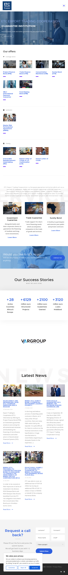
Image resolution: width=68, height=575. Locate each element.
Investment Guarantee (12, 219)
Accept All (35, 567)
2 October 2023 (29, 408)
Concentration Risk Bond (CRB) (42, 73)
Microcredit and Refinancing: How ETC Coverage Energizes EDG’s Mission (11, 403)
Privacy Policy (57, 567)
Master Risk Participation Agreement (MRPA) (8, 127)
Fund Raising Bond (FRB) (24, 92)
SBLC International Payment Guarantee (8, 94)
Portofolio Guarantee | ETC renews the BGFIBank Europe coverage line (54, 403)
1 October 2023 (50, 409)
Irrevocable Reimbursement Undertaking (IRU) (9, 161)
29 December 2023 (8, 409)
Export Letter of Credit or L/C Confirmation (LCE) (25, 161)
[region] (23, 562)
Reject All (23, 567)
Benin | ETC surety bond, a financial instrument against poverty (34, 403)
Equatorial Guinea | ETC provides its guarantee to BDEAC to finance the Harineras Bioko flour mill (34, 471)
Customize (11, 567)
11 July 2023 (6, 480)
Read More (6, 443)
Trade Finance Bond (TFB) (24, 73)
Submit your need (8, 36)
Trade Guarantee (34, 218)
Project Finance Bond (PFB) (9, 73)
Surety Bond (56, 218)
